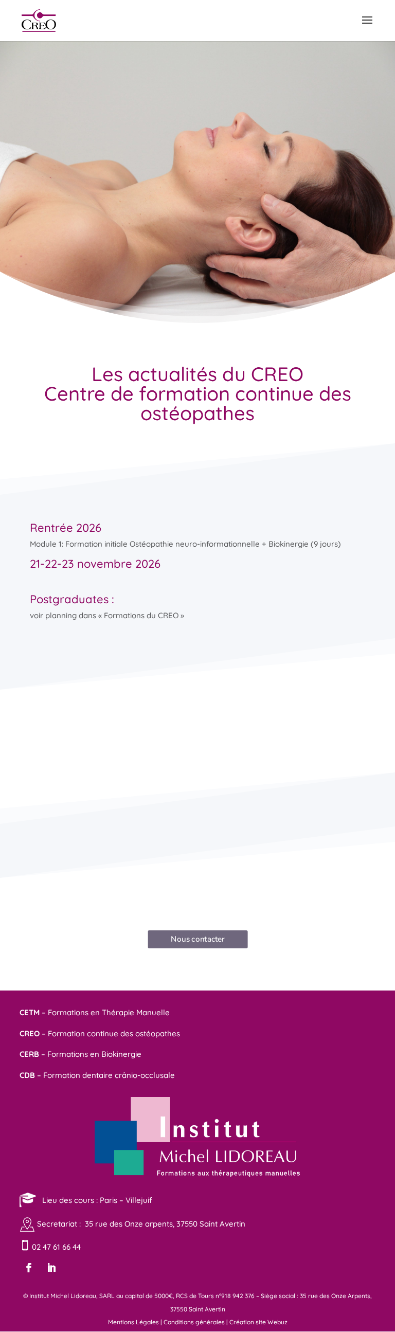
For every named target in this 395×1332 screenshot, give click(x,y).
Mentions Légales (133, 1322)
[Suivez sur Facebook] (29, 1267)
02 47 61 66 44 (55, 1247)
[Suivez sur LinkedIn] (51, 1267)
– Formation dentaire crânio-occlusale (97, 1075)
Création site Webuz (258, 1322)
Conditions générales (194, 1322)
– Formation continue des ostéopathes (100, 1033)
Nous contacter (198, 938)
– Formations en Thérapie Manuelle (95, 1012)
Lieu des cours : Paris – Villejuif (94, 1199)
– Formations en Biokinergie (80, 1054)
